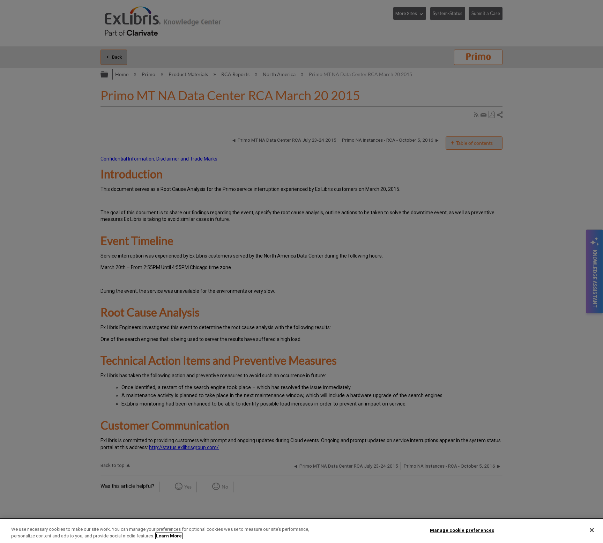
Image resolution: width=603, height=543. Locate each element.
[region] (301, 531)
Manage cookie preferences (462, 530)
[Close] (592, 530)
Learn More (169, 535)
